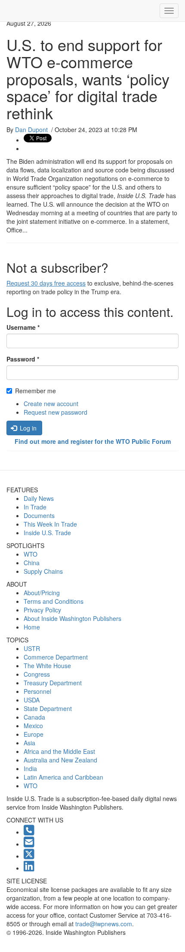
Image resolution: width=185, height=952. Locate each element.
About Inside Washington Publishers (72, 618)
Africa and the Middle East (59, 751)
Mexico (33, 725)
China (32, 562)
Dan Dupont (31, 129)
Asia (29, 742)
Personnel (37, 691)
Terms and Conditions (53, 601)
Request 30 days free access (46, 283)
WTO (30, 554)
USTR (32, 648)
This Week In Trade (50, 524)
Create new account (51, 403)
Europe (33, 734)
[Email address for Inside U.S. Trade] (29, 844)
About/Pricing (42, 592)
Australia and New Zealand (60, 760)
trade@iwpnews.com (103, 923)
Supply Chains (43, 571)
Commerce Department (56, 657)
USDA (32, 700)
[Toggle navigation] (169, 10)
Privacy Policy (42, 610)
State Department (48, 708)
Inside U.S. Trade (47, 532)
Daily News (39, 498)
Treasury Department (53, 682)
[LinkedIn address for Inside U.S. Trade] (29, 868)
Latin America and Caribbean (63, 777)
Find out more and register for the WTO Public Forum (93, 441)
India (30, 768)
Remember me (35, 390)
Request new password (55, 412)
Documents (39, 515)
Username (23, 327)
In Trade (35, 507)
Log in (27, 428)
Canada (34, 717)
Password (22, 359)
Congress (37, 674)
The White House (47, 665)
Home (32, 627)
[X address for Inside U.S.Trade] (29, 856)
